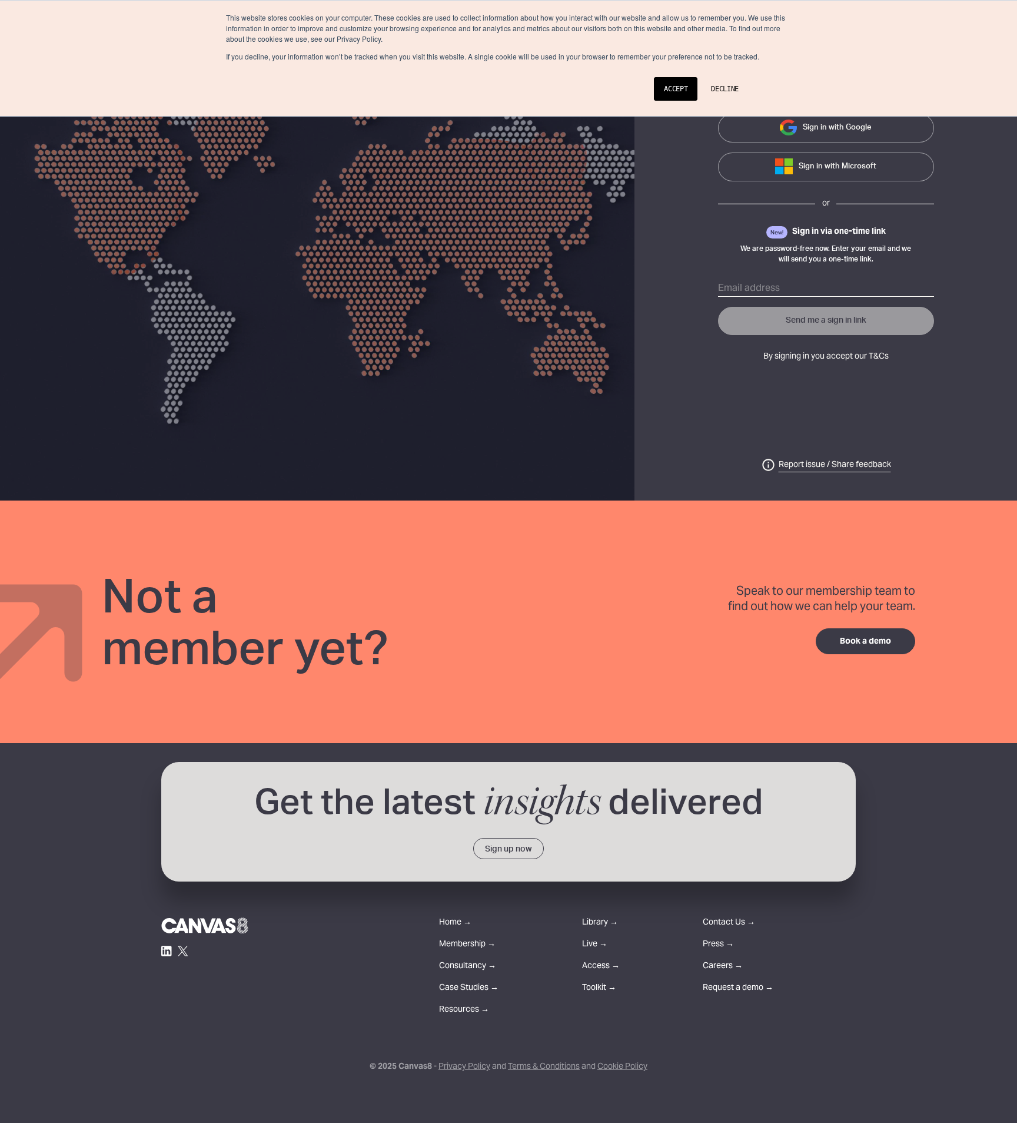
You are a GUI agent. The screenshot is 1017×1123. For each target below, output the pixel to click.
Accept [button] (675, 89)
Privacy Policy (464, 1067)
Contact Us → (729, 923)
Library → (600, 923)
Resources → (464, 1010)
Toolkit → (599, 988)
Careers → (723, 966)
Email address (749, 288)
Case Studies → (468, 988)
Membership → (467, 945)
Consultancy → (467, 966)
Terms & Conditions (544, 1067)
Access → (601, 966)
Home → (455, 923)
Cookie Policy (622, 1067)
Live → (594, 945)
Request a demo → (738, 988)
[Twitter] (183, 951)
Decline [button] (725, 89)
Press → (718, 945)
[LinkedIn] (166, 951)
